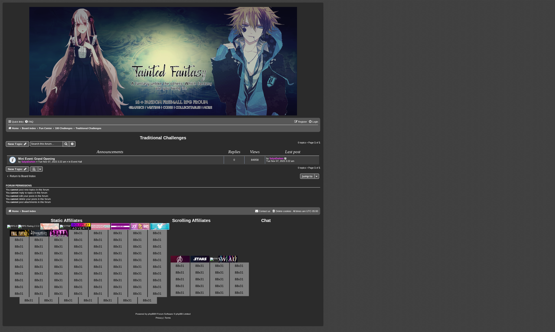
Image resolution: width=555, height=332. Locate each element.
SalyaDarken (28, 161)
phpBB (151, 314)
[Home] (163, 61)
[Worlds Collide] (140, 226)
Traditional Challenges (163, 137)
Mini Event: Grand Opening (36, 158)
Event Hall (76, 161)
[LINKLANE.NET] (120, 226)
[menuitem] (29, 121)
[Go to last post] (285, 158)
